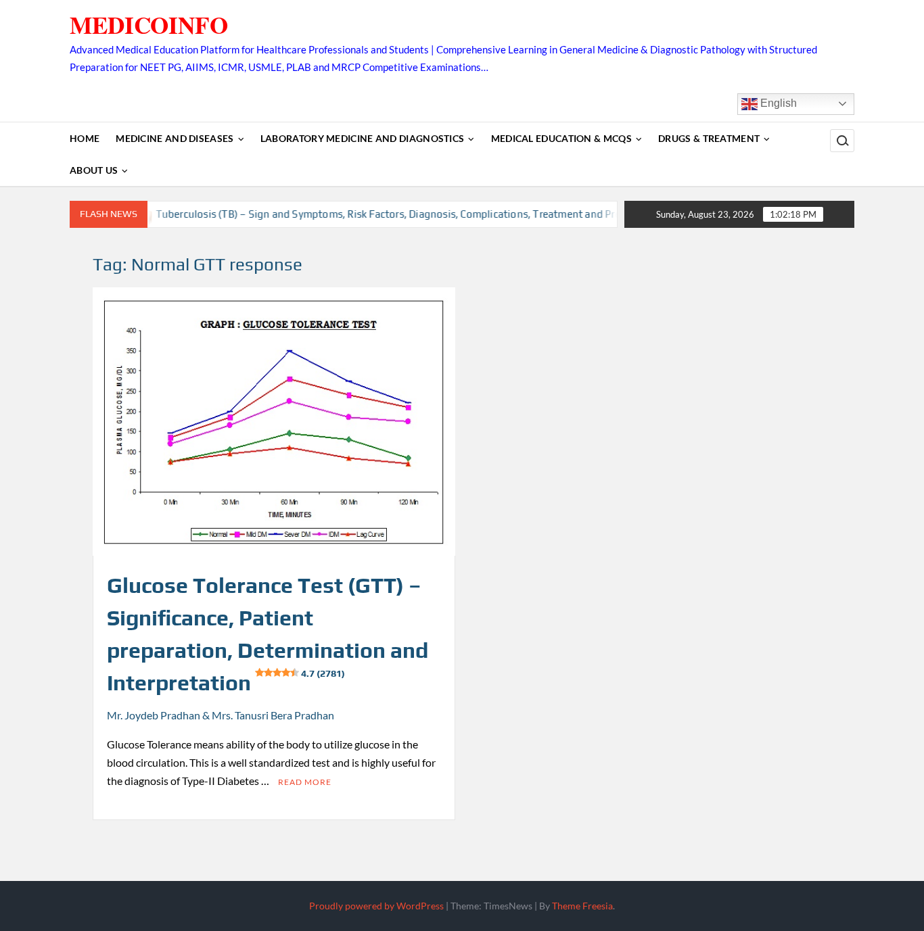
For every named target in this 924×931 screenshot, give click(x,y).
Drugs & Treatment (709, 138)
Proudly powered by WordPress (376, 905)
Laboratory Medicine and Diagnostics (362, 138)
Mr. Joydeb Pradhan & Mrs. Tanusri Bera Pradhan (220, 715)
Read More (304, 782)
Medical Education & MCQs (561, 138)
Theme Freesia (582, 905)
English (777, 103)
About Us (94, 170)
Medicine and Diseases (174, 138)
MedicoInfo (149, 24)
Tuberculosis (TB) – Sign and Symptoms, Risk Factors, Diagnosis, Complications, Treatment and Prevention (388, 214)
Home (84, 138)
